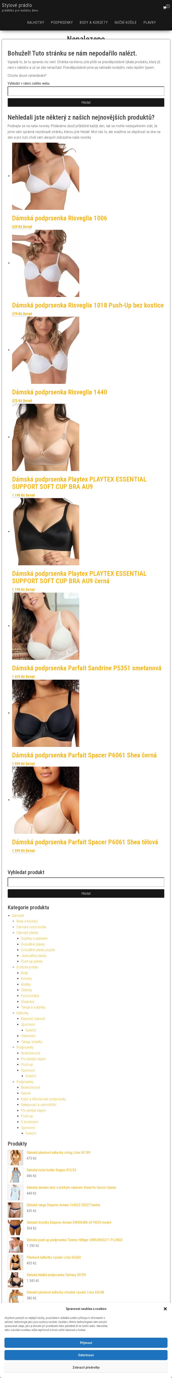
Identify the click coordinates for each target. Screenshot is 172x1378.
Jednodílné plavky (34, 956)
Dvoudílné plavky (33, 944)
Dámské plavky (27, 933)
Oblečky (26, 990)
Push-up (27, 1064)
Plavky (150, 22)
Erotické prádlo (27, 967)
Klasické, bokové (33, 1019)
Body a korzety (94, 22)
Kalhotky (35, 22)
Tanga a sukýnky (33, 1007)
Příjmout (86, 1343)
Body (24, 973)
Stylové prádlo (17, 5)
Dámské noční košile (31, 927)
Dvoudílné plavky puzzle (38, 950)
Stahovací (28, 1036)
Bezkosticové (30, 1053)
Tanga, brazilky (31, 1042)
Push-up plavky (32, 961)
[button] (165, 1309)
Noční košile (126, 22)
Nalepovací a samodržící (38, 1105)
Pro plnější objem (33, 1059)
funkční (31, 1030)
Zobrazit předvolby (86, 1367)
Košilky (26, 984)
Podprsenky (62, 22)
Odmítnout (86, 1355)
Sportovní (28, 1024)
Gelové (26, 1093)
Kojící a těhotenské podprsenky (43, 1099)
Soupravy (27, 1002)
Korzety (26, 978)
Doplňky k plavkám (34, 938)
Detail (27, 227)
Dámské (18, 916)
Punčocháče (30, 996)
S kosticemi (29, 1122)
